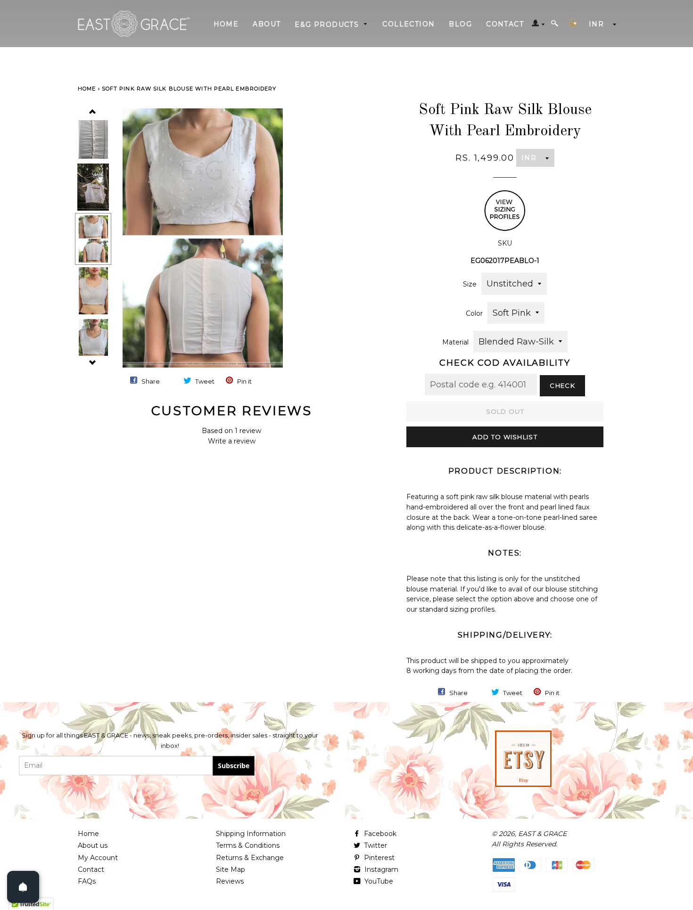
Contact (505, 24)
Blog (460, 24)
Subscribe (233, 765)
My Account (98, 857)
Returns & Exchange (250, 857)
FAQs (87, 881)
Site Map (230, 869)
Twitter (374, 845)
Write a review (232, 441)
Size (470, 284)
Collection (408, 24)
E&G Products (328, 24)
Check (562, 385)
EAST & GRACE (542, 833)
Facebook (379, 833)
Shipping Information (251, 833)
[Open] (23, 887)
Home (226, 24)
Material (455, 342)
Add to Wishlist (504, 437)
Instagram (380, 869)
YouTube (378, 881)
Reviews (230, 881)
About (266, 24)
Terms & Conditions (248, 845)
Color (474, 313)
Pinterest (378, 857)
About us (92, 845)
